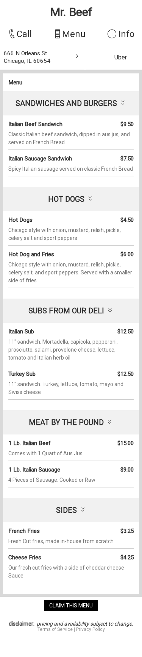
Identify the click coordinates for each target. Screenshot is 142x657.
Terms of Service (55, 629)
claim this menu (71, 606)
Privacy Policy (90, 629)
